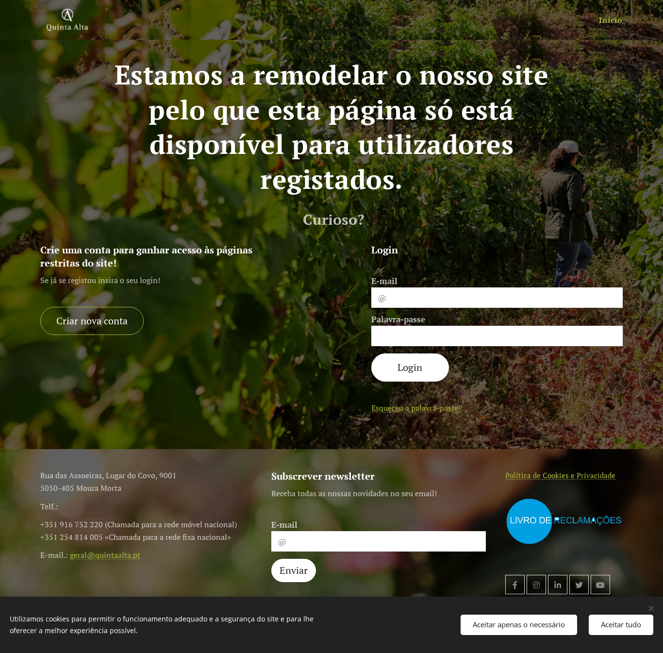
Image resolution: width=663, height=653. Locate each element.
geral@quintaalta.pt (105, 555)
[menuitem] (610, 20)
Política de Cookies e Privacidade (560, 475)
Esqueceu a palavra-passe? (417, 407)
